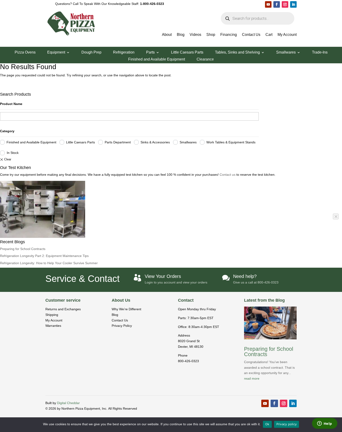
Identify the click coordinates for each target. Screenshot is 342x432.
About (167, 35)
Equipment (56, 52)
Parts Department (118, 142)
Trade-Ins (320, 52)
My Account (287, 35)
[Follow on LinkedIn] (293, 4)
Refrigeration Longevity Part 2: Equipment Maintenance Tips (44, 256)
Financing (228, 35)
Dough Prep (91, 52)
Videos (195, 35)
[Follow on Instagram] (285, 4)
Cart (268, 35)
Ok (267, 424)
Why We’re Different (126, 309)
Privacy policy (286, 424)
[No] (336, 216)
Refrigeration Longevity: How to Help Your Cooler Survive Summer (49, 263)
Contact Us (251, 35)
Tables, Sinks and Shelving (237, 52)
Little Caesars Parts (187, 52)
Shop (210, 35)
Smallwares (286, 52)
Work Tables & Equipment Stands (230, 142)
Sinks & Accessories (155, 142)
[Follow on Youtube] (268, 4)
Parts (150, 52)
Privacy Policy (122, 325)
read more (251, 378)
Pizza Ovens (25, 52)
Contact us (228, 174)
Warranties (53, 325)
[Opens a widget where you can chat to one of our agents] (324, 424)
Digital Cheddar (68, 403)
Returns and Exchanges (63, 309)
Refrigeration (123, 52)
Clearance (205, 59)
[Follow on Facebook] (276, 4)
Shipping (51, 315)
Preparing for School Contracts (22, 249)
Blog (180, 35)
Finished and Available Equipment (156, 59)
